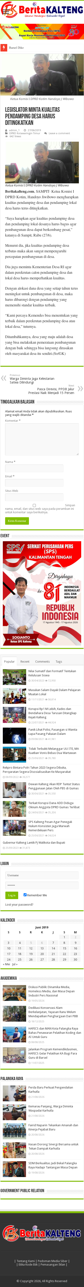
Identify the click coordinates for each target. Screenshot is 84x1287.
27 (42, 959)
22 (64, 954)
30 (75, 959)
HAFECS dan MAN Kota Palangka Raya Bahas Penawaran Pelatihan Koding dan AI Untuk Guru (54, 1033)
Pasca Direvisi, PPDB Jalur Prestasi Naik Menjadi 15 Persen (51, 389)
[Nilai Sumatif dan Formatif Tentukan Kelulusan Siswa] (14, 677)
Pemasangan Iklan (53, 1264)
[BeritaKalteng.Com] (42, 10)
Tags (59, 661)
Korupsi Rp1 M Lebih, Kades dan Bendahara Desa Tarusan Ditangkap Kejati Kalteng (52, 713)
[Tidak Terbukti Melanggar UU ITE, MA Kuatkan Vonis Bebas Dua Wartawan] (14, 755)
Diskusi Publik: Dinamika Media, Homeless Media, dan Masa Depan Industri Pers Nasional (51, 991)
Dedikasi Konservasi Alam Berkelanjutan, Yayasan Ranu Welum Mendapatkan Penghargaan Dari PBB (53, 1012)
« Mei (6, 964)
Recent (25, 661)
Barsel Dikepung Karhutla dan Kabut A (33, 47)
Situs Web (11, 491)
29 (64, 959)
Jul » (15, 964)
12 (30, 948)
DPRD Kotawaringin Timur (24, 133)
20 (42, 954)
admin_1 (14, 130)
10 (8, 948)
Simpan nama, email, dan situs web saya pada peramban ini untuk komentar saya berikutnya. (40, 508)
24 (8, 959)
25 (19, 959)
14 (53, 948)
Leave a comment (59, 133)
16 (75, 948)
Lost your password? (19, 904)
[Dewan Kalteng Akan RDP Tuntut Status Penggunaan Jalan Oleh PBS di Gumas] (14, 790)
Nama (10, 462)
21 (53, 954)
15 (64, 948)
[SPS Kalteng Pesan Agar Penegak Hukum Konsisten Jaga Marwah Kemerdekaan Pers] (14, 828)
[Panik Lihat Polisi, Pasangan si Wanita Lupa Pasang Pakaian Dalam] (14, 735)
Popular (9, 661)
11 (19, 948)
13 (42, 948)
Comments (42, 661)
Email (9, 476)
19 (30, 954)
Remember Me (37, 895)
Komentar (13, 420)
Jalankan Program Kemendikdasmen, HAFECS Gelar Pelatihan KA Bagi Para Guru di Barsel (52, 1053)
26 (30, 959)
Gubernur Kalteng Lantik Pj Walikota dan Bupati (34, 842)
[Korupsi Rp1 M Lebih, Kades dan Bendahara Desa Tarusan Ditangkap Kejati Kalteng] (14, 715)
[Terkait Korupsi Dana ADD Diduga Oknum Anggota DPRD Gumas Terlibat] (14, 809)
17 (8, 954)
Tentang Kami (26, 1261)
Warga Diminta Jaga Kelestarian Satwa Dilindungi (32, 379)
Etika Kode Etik (28, 1264)
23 (75, 954)
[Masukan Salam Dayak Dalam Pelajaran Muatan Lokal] (14, 696)
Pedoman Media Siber (52, 1261)
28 (53, 959)
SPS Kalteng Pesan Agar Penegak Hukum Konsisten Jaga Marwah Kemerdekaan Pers (50, 826)
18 (19, 954)
